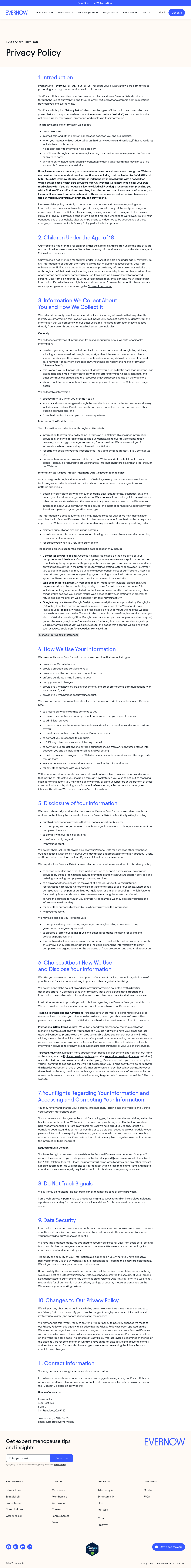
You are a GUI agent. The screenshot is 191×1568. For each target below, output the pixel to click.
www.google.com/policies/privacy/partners (82, 621)
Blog (100, 1503)
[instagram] (15, 1546)
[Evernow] (165, 1442)
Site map (181, 1563)
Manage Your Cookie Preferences (58, 634)
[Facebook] (8, 1546)
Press (55, 1522)
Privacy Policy (60, 1464)
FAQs (147, 1496)
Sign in (162, 12)
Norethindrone (14, 1509)
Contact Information (100, 286)
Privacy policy (147, 1563)
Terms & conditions (165, 1563)
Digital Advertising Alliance (78, 1056)
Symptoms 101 (106, 1496)
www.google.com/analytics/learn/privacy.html (79, 628)
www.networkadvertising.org (84, 1060)
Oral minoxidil (14, 1515)
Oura (101, 1518)
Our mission (59, 1490)
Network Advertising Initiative (122, 1056)
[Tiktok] (29, 1546)
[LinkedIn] (22, 1546)
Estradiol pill (13, 1496)
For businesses (60, 1515)
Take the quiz (105, 1490)
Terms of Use (78, 932)
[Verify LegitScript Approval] (92, 1549)
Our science (59, 1503)
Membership (59, 1496)
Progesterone (14, 1503)
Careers (56, 1509)
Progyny (103, 1524)
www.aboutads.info (49, 1060)
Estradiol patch (14, 1490)
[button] (44, 12)
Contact (149, 1490)
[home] (17, 12)
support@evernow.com (117, 1158)
